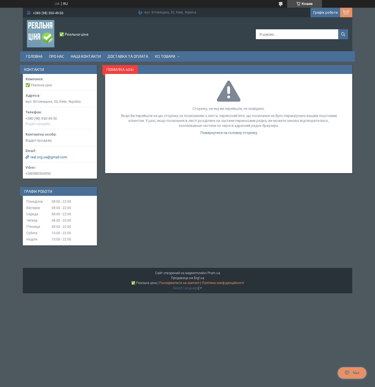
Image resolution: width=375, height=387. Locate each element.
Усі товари (165, 56)
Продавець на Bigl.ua (187, 278)
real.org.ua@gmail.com (48, 157)
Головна (34, 56)
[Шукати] (343, 34)
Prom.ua (214, 273)
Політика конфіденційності (223, 283)
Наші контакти (86, 56)
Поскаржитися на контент (179, 283)
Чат (356, 373)
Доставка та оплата (127, 56)
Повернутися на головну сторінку (228, 133)
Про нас (56, 56)
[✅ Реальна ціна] (40, 33)
